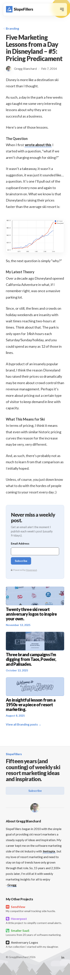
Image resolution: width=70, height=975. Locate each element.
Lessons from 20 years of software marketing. (33, 932)
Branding (12, 28)
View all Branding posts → (23, 724)
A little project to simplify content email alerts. (34, 921)
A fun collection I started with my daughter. (32, 944)
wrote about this (38, 145)
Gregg (11, 885)
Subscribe (35, 790)
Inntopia (49, 851)
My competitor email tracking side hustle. (31, 909)
